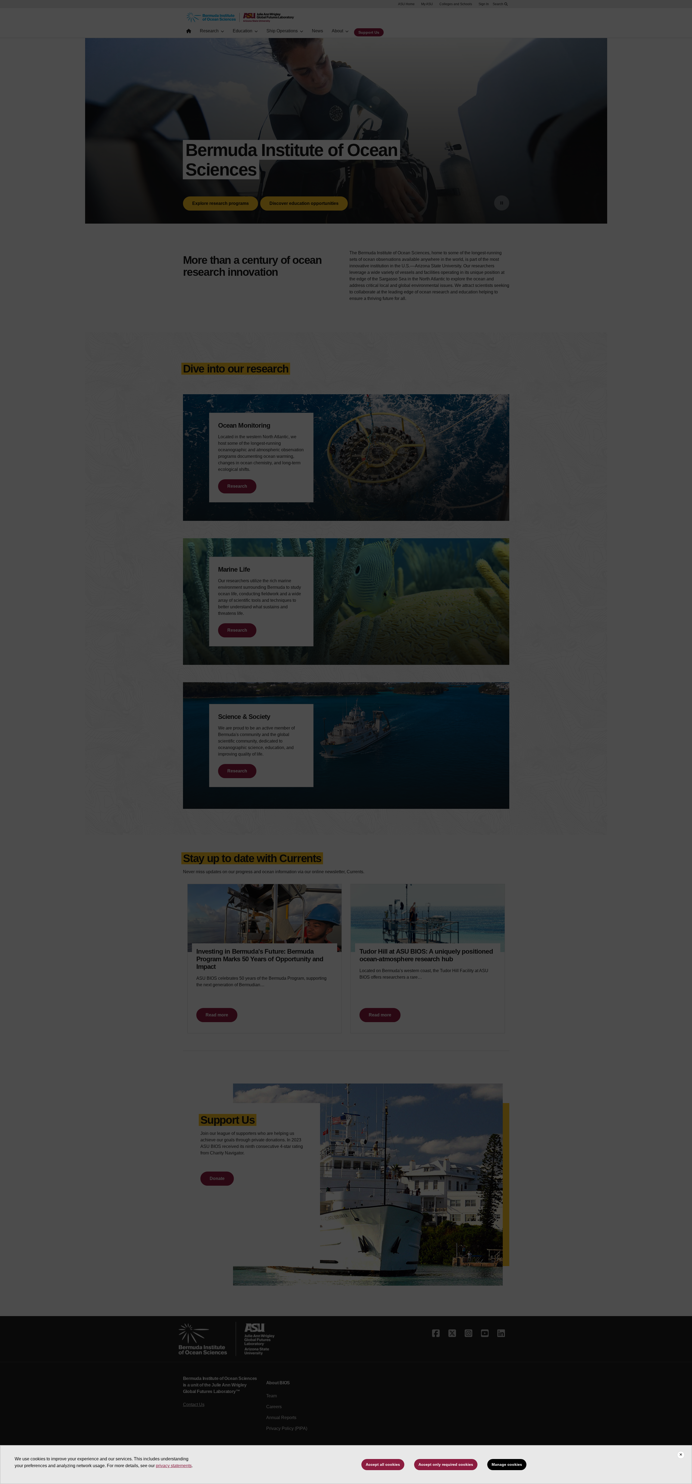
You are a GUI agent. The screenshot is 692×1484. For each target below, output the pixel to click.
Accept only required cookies (445, 1464)
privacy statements (174, 1465)
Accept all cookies (383, 1464)
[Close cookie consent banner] (681, 1455)
